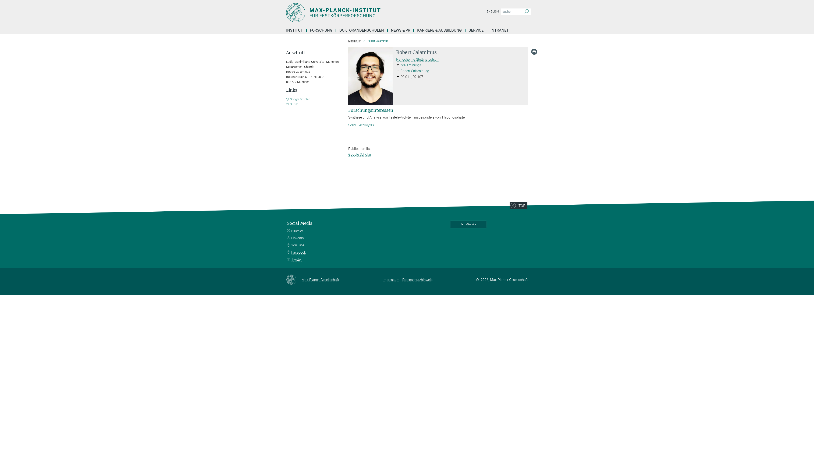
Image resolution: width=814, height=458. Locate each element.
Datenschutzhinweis (417, 280)
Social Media (299, 223)
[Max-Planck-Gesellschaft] (294, 280)
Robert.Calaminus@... (416, 71)
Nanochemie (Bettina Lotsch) (417, 59)
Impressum (391, 280)
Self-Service (469, 224)
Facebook (298, 252)
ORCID (294, 104)
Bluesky (297, 231)
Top (522, 206)
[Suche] (526, 12)
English (493, 11)
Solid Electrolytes (361, 125)
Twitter (296, 259)
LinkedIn (297, 238)
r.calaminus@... (412, 65)
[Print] (534, 52)
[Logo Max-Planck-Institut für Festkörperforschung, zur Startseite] (365, 12)
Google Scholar (359, 154)
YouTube (297, 245)
